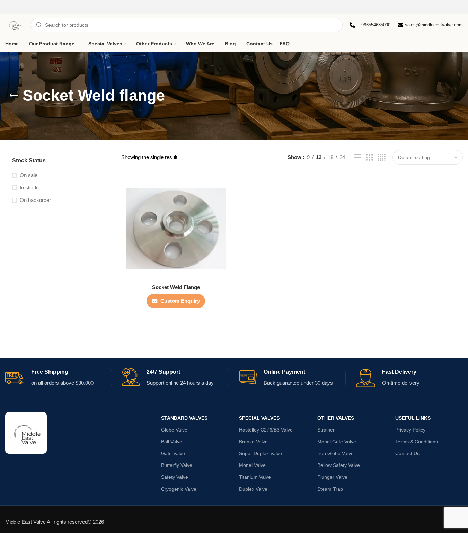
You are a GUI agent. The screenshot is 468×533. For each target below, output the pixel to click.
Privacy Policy (410, 430)
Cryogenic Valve (178, 489)
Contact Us (407, 453)
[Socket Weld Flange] (175, 229)
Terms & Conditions (416, 441)
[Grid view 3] (369, 157)
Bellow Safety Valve (338, 465)
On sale (28, 175)
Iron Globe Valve (335, 453)
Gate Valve (173, 453)
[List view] (357, 157)
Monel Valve (252, 465)
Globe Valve (174, 430)
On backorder (35, 200)
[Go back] (14, 96)
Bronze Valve (253, 441)
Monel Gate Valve (336, 441)
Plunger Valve (332, 477)
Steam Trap (330, 489)
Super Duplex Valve (260, 453)
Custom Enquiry (180, 301)
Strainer (326, 430)
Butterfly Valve (176, 465)
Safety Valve (174, 477)
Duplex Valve (253, 489)
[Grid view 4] (382, 157)
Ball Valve (171, 441)
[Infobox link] (370, 25)
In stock (29, 187)
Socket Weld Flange (176, 287)
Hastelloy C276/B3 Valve (266, 430)
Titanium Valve (255, 477)
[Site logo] (14, 24)
